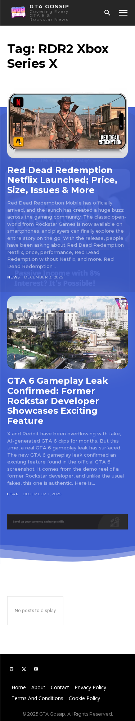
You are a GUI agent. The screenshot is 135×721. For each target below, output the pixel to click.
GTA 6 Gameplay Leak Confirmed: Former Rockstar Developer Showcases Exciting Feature (57, 400)
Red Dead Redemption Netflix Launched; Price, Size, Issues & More (62, 180)
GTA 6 (12, 494)
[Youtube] (36, 669)
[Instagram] (11, 669)
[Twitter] (23, 669)
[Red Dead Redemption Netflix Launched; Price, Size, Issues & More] (67, 121)
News (13, 277)
